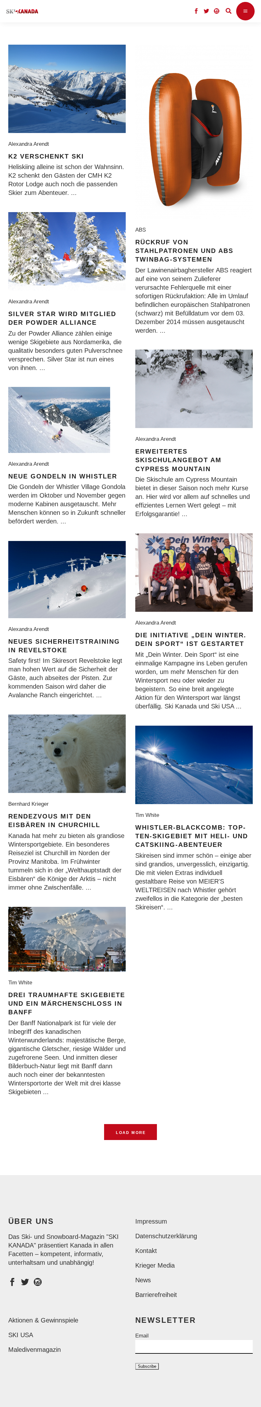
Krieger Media (155, 1265)
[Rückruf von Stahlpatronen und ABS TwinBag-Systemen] (194, 132)
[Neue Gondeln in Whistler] (59, 420)
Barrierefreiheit (156, 1294)
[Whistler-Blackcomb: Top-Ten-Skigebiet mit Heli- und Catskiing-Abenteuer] (194, 765)
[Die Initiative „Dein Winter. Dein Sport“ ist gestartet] (194, 572)
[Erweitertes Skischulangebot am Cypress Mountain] (194, 389)
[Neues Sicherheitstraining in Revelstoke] (67, 579)
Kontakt (146, 1250)
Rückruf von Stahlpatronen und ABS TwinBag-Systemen (184, 251)
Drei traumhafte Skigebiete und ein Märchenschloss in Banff (66, 1003)
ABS (142, 230)
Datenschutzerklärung (166, 1236)
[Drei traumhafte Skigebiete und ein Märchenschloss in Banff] (67, 939)
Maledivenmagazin (34, 1349)
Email (142, 1336)
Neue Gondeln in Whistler (62, 476)
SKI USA (20, 1334)
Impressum (151, 1221)
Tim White (148, 815)
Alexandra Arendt (30, 144)
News (143, 1280)
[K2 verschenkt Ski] (67, 89)
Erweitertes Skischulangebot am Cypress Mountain (178, 460)
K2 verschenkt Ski (46, 156)
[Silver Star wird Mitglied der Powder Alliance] (67, 251)
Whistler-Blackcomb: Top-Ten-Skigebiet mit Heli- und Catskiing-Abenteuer (191, 836)
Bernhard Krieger (30, 804)
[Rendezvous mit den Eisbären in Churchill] (67, 754)
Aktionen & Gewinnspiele (43, 1320)
